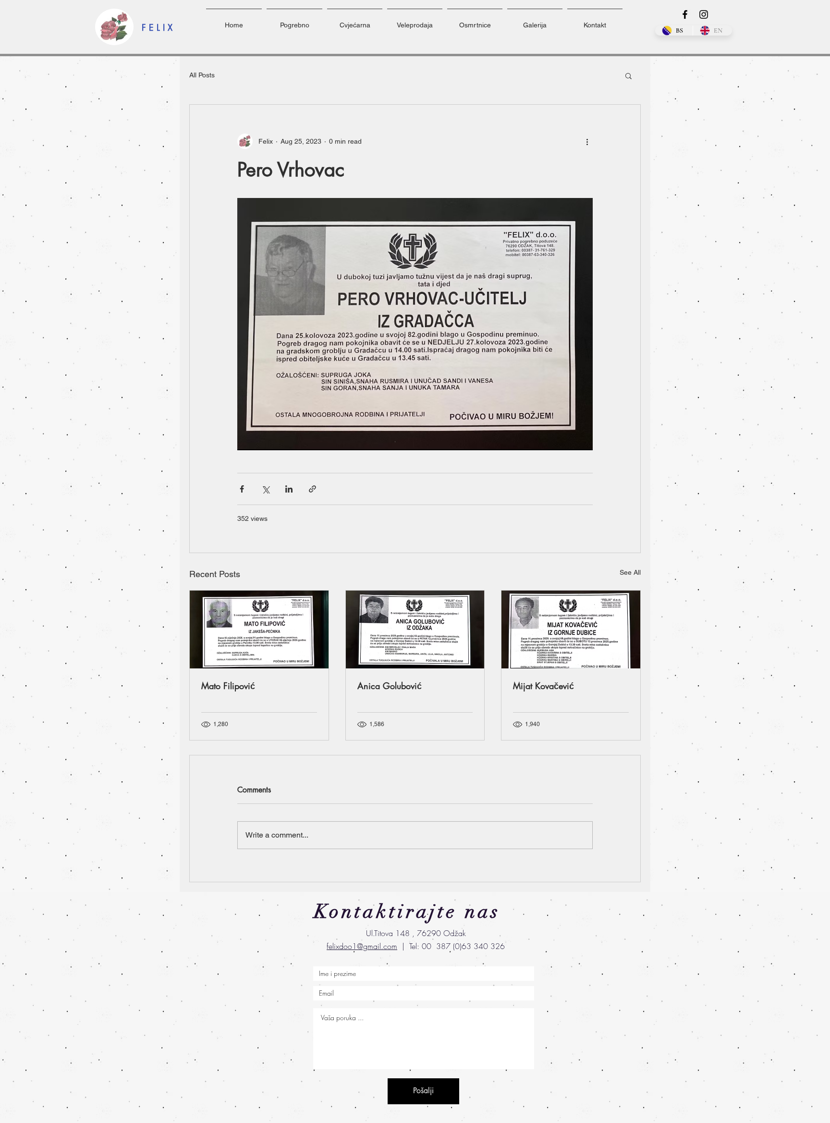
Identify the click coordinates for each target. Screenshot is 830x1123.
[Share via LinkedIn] (288, 489)
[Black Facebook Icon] (685, 14)
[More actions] (587, 141)
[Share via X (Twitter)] (265, 489)
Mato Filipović (228, 685)
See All (630, 572)
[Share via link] (312, 489)
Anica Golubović (389, 685)
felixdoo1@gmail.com (362, 946)
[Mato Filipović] (259, 629)
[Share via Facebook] (241, 489)
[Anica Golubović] (415, 629)
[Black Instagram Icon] (703, 14)
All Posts (202, 75)
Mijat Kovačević (543, 685)
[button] (628, 75)
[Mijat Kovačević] (570, 629)
